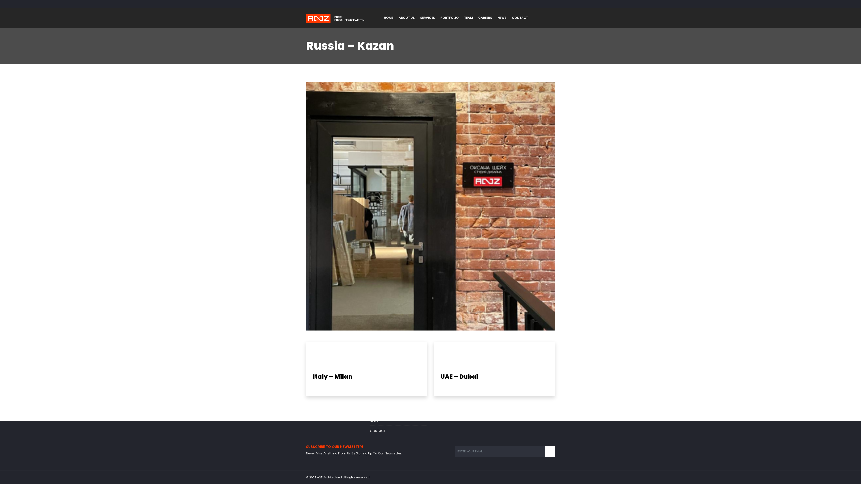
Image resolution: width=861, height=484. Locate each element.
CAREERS (485, 17)
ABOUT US (407, 17)
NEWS (502, 17)
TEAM (468, 17)
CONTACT (520, 17)
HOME (388, 17)
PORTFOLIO (449, 17)
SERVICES (427, 17)
